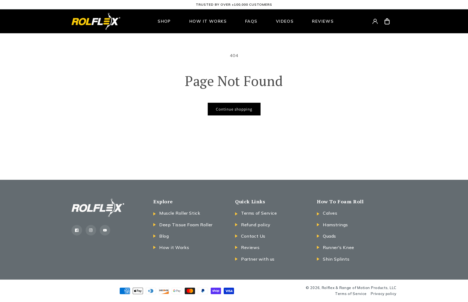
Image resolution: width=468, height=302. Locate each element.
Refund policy (256, 224)
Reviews (250, 247)
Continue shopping (234, 109)
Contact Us (253, 236)
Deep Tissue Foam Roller (186, 224)
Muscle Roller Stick (179, 213)
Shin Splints (336, 259)
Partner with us (258, 259)
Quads (329, 236)
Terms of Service (259, 213)
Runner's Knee (338, 247)
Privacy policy (383, 293)
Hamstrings (335, 224)
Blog (164, 236)
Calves (330, 213)
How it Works (174, 247)
